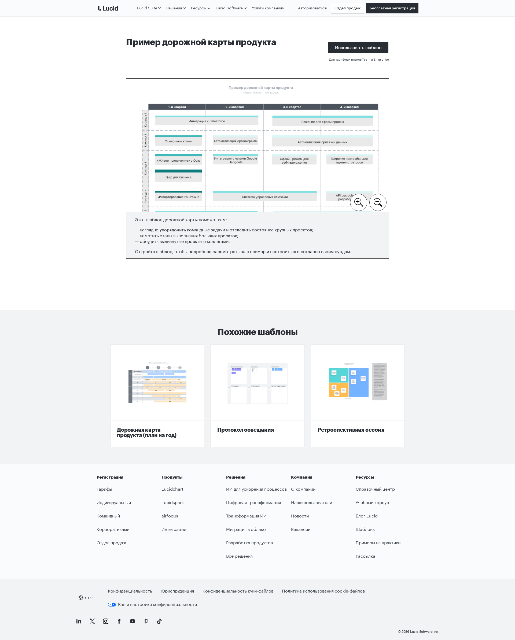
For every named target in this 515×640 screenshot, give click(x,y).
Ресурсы (199, 8)
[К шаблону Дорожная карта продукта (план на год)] (157, 396)
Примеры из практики (378, 542)
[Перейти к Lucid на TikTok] (159, 621)
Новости (300, 515)
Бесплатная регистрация (392, 8)
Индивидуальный (114, 502)
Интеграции (173, 529)
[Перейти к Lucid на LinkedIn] (79, 621)
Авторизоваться (312, 8)
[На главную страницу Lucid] (116, 8)
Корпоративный (113, 529)
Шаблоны (366, 529)
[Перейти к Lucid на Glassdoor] (146, 621)
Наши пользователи (311, 502)
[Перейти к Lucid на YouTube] (132, 621)
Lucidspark (172, 502)
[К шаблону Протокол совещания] (257, 396)
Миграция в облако (246, 529)
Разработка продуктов (249, 542)
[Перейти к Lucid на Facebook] (119, 621)
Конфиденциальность (130, 590)
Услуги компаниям (268, 8)
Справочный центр (375, 488)
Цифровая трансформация (253, 502)
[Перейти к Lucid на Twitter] (92, 621)
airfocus (169, 515)
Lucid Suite (147, 8)
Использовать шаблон (358, 47)
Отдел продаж (347, 8)
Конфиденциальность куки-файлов (238, 590)
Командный (108, 515)
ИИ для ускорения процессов (256, 488)
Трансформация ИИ (246, 515)
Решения (174, 8)
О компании (303, 488)
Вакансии (300, 529)
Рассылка (365, 555)
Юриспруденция (177, 590)
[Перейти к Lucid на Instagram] (105, 621)
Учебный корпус (372, 502)
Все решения (239, 555)
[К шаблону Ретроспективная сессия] (357, 396)
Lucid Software (229, 8)
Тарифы (104, 488)
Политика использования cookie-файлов (323, 590)
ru (87, 597)
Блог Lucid (367, 515)
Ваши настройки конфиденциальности (157, 604)
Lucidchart (172, 488)
